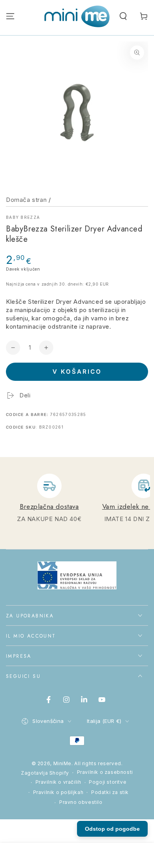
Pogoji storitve (107, 782)
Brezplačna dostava (49, 506)
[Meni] (10, 16)
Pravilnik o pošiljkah (58, 792)
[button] (123, 16)
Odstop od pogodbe (112, 829)
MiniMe (62, 763)
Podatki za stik (110, 792)
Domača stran (26, 199)
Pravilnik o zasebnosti (105, 772)
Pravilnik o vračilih (58, 782)
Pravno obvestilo (81, 802)
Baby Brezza (23, 217)
